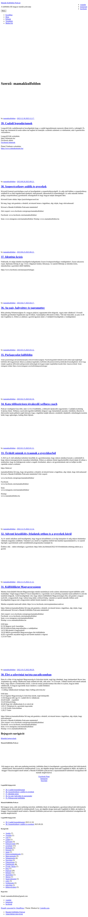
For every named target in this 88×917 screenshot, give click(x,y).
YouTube (44, 781)
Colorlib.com (44, 908)
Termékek (9, 21)
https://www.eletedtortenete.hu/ (12, 148)
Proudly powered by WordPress (12, 908)
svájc (7, 881)
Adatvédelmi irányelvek (14, 914)
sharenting (9, 875)
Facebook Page (44, 776)
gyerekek (9, 846)
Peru (7, 868)
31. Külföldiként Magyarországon (21, 586)
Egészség (9, 842)
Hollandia (9, 848)
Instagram (44, 779)
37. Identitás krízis (12, 256)
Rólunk (8, 19)
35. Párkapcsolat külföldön (16, 354)
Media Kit (9, 23)
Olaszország (10, 862)
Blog (7, 17)
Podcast (8, 871)
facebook (9, 904)
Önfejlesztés (10, 864)
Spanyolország (11, 879)
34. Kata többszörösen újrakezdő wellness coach (29, 403)
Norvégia (9, 860)
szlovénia (9, 885)
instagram (9, 902)
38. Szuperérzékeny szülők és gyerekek (24, 186)
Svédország (10, 883)
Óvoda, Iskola (11, 866)
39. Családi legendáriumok (16, 123)
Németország (10, 858)
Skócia (8, 877)
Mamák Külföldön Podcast (10, 3)
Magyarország (11, 856)
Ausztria (9, 835)
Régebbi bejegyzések (8, 738)
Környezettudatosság (13, 854)
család (8, 840)
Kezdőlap (9, 15)
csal (7, 837)
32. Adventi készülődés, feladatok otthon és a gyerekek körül (36, 533)
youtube (8, 900)
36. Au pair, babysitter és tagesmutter (23, 307)
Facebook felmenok (8, 142)
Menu (4, 11)
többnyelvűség (11, 887)
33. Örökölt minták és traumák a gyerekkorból (28, 453)
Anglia (8, 833)
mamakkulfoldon (9, 118)
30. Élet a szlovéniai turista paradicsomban (26, 674)
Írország (8, 850)
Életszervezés (10, 844)
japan (7, 852)
